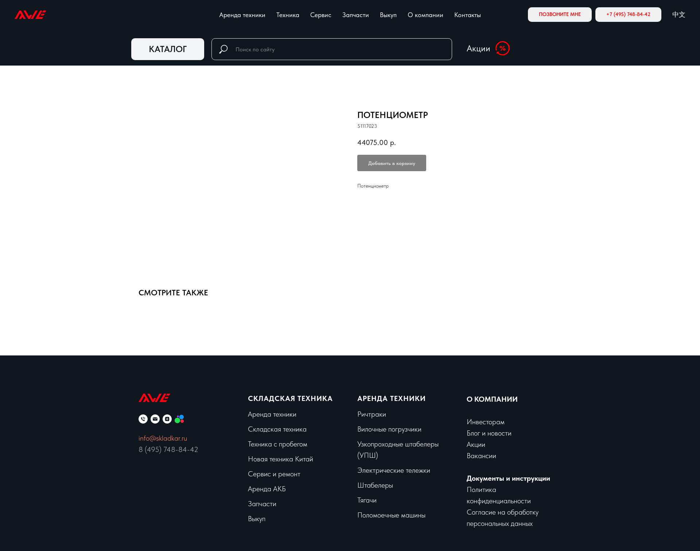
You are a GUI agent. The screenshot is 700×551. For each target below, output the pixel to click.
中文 (678, 14)
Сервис (320, 15)
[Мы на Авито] (179, 419)
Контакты (467, 15)
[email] (155, 419)
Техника (287, 15)
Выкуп (388, 15)
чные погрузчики (396, 429)
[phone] (143, 419)
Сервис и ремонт (274, 473)
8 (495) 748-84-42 (168, 449)
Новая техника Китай (280, 458)
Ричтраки (371, 414)
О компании (425, 15)
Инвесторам (486, 421)
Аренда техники (242, 15)
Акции (478, 48)
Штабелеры (375, 485)
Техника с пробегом (277, 444)
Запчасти (355, 15)
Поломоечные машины (391, 515)
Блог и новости (489, 433)
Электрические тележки (393, 470)
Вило (364, 429)
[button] (560, 14)
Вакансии (481, 455)
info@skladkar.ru (163, 438)
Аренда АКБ (267, 488)
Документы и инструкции (508, 478)
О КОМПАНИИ (492, 399)
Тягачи (367, 500)
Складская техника (290, 398)
